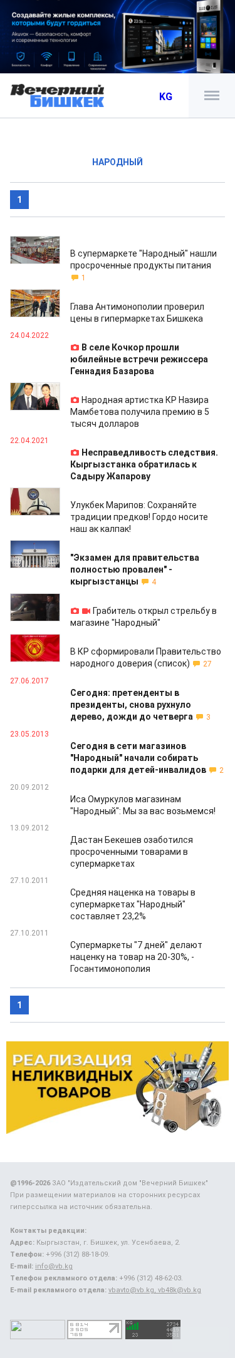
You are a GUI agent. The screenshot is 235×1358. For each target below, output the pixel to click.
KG (165, 97)
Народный (117, 162)
